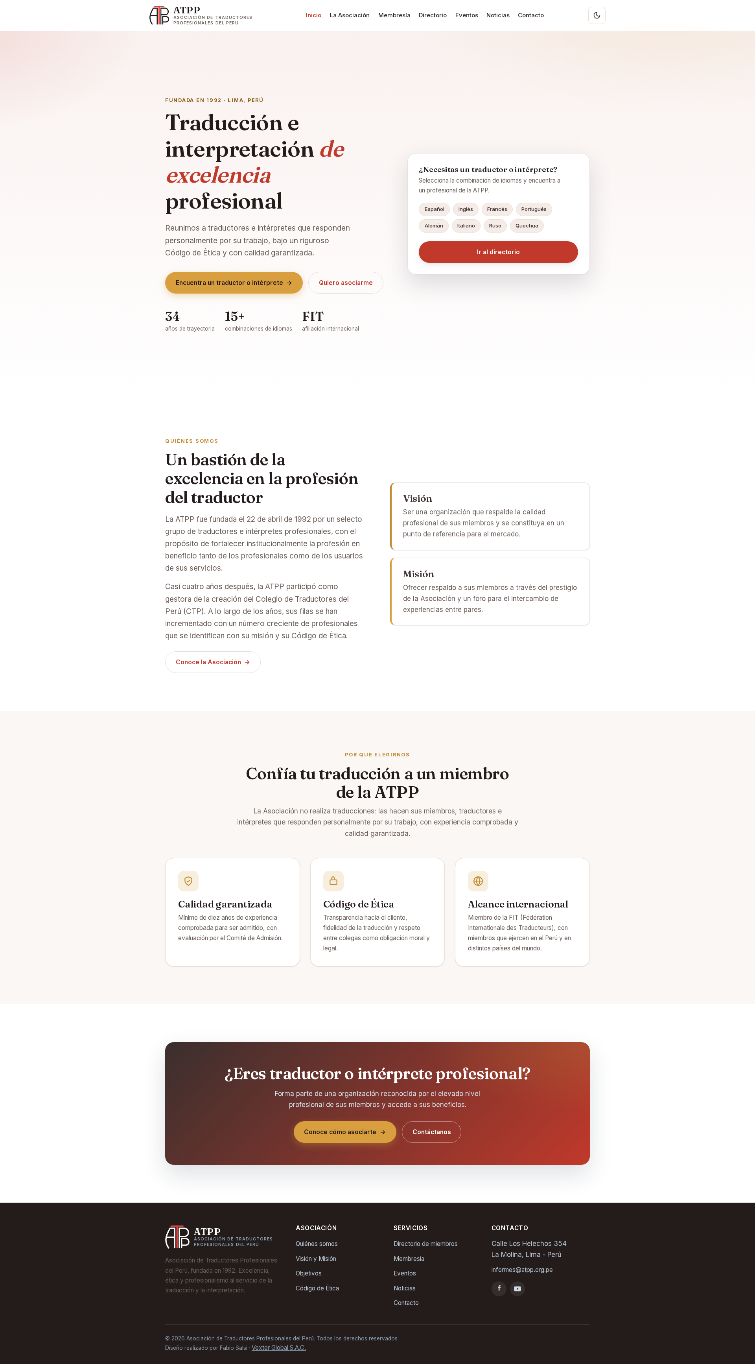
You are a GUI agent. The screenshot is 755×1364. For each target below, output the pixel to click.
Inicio (314, 15)
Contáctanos (431, 1132)
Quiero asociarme (346, 282)
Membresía (394, 15)
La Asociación (350, 15)
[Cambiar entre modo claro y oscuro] (597, 15)
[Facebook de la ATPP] (499, 1288)
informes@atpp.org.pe (522, 1269)
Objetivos (309, 1273)
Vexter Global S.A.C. (279, 1347)
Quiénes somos (317, 1244)
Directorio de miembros (426, 1244)
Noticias (498, 15)
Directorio (433, 15)
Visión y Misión (316, 1258)
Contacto (531, 15)
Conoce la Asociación (213, 662)
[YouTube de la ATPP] (517, 1288)
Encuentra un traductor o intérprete (234, 282)
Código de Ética (317, 1288)
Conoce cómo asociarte (345, 1132)
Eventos (466, 15)
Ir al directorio (498, 252)
